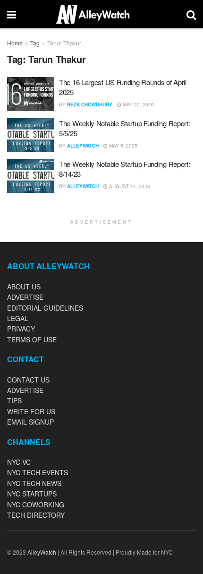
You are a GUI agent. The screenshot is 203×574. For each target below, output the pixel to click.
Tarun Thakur (64, 43)
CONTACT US (28, 379)
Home (15, 43)
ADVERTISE (25, 297)
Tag (35, 43)
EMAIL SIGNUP (30, 421)
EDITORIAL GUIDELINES (45, 308)
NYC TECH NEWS (34, 483)
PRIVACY (21, 328)
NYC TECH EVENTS (37, 472)
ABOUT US (24, 286)
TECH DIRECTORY (36, 515)
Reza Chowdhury (89, 104)
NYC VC (19, 462)
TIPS (14, 400)
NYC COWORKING (35, 504)
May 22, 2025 (137, 104)
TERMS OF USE (32, 339)
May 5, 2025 (122, 145)
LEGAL (17, 318)
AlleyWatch (83, 145)
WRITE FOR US (31, 411)
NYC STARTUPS (32, 493)
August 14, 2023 (129, 186)
